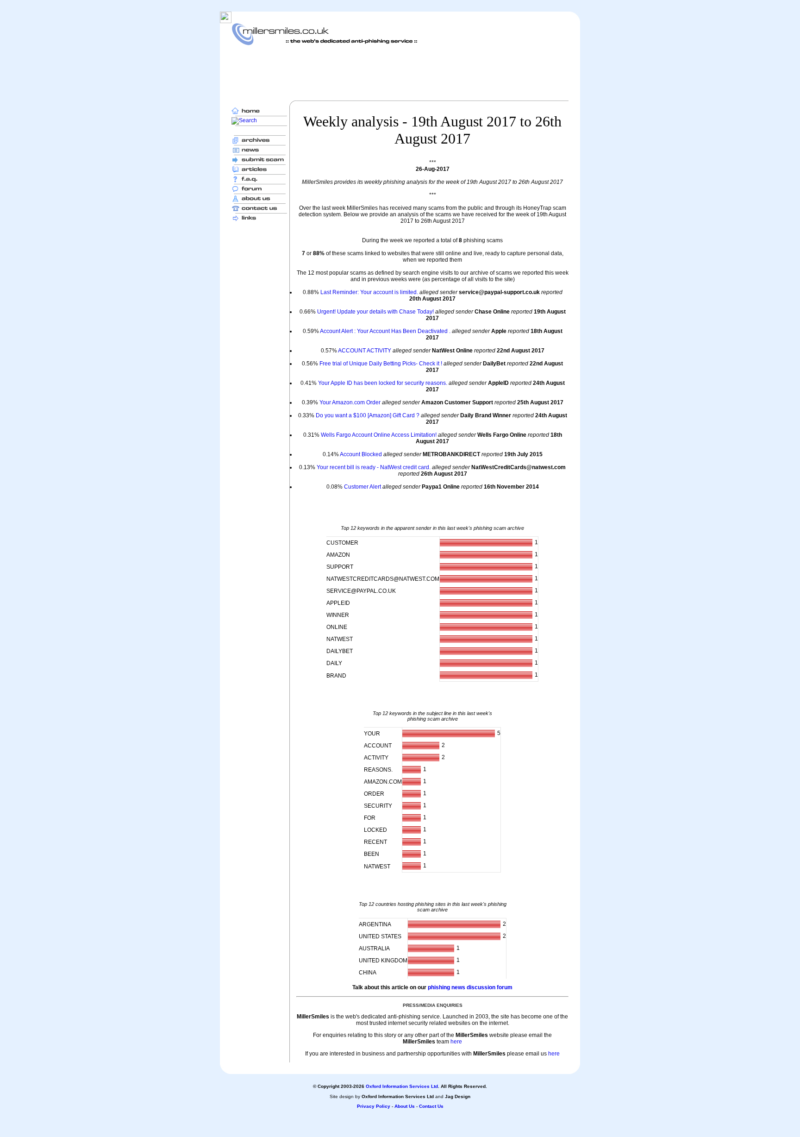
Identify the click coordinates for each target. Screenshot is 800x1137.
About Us (404, 1106)
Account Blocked (361, 454)
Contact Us (431, 1106)
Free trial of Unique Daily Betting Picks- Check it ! (380, 363)
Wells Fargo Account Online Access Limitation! (379, 435)
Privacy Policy (373, 1106)
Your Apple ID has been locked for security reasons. (382, 383)
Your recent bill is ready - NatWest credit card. (374, 467)
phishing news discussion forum (470, 987)
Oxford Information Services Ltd (402, 1086)
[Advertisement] (400, 73)
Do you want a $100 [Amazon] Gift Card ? (367, 415)
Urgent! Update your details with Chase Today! (375, 311)
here (456, 1041)
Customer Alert (362, 487)
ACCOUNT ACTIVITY (364, 350)
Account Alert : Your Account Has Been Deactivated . (385, 331)
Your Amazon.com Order (350, 402)
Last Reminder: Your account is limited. (369, 292)
